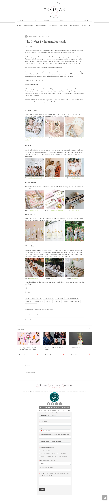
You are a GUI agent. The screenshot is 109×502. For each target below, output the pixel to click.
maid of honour (39, 301)
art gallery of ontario (28, 25)
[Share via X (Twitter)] (29, 315)
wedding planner (63, 25)
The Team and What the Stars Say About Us (54, 348)
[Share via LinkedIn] (33, 315)
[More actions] (83, 36)
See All (90, 328)
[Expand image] (34, 127)
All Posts (19, 25)
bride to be (57, 301)
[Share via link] (37, 315)
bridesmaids (29, 301)
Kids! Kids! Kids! (75, 348)
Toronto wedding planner (71, 298)
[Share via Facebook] (25, 315)
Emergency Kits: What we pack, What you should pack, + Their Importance (27, 348)
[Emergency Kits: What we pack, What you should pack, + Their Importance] (28, 338)
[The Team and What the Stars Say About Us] (54, 338)
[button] (46, 20)
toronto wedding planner (41, 25)
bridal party (48, 301)
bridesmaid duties (75, 301)
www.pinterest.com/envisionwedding (50, 412)
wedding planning (53, 25)
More (83, 25)
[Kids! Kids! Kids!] (80, 338)
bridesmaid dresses (31, 305)
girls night (65, 301)
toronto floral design (74, 25)
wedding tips (59, 298)
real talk (39, 298)
